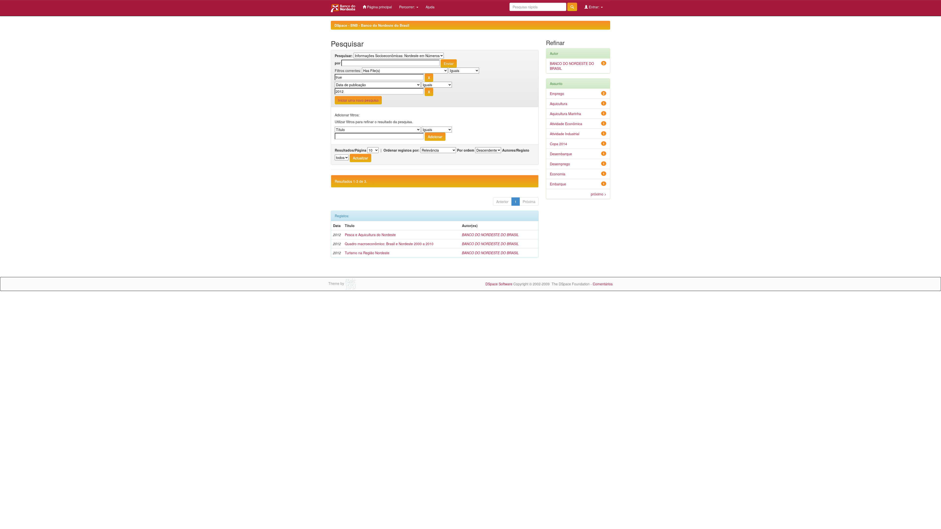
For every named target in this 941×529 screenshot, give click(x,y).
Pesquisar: (344, 55)
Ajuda (430, 6)
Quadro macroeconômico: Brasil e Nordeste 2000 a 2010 (389, 243)
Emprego (557, 93)
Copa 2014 (558, 143)
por (337, 62)
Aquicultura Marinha (565, 113)
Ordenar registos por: (402, 150)
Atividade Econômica (566, 123)
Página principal (379, 6)
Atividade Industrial (564, 133)
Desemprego (560, 163)
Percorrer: (407, 6)
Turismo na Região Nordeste (367, 252)
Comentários (603, 283)
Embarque (558, 183)
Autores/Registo (515, 150)
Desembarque (561, 153)
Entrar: (594, 6)
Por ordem (465, 150)
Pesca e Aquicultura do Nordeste (370, 234)
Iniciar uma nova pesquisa (358, 100)
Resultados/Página (350, 150)
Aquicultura (558, 103)
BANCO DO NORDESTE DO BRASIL (490, 234)
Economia (557, 173)
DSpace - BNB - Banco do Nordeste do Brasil (371, 25)
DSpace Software (498, 283)
